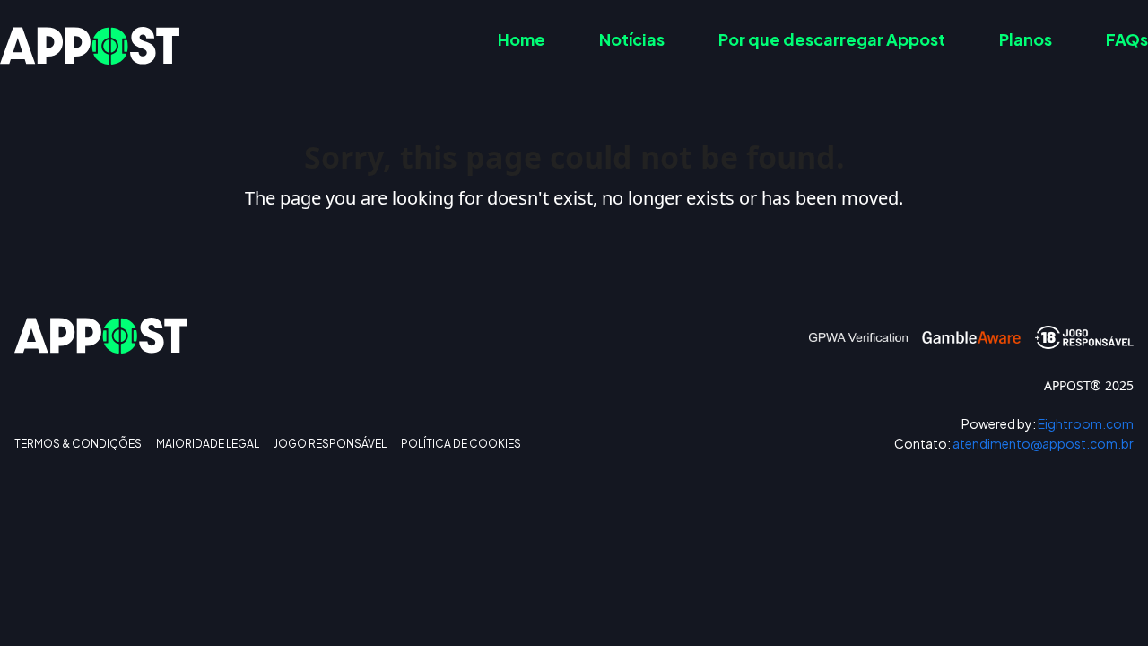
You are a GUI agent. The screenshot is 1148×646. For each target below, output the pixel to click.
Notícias (632, 39)
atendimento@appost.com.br (1014, 443)
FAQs (1127, 39)
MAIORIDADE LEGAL (207, 444)
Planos (1025, 39)
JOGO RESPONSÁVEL (330, 444)
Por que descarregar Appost (831, 39)
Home (521, 39)
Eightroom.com (1047, 424)
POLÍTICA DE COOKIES (461, 444)
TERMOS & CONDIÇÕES (78, 444)
